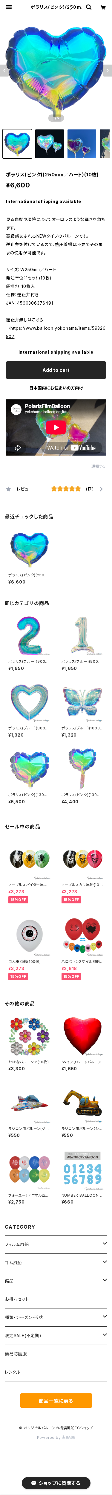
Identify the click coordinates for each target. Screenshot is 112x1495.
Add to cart (56, 370)
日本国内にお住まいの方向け (56, 387)
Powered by (49, 1437)
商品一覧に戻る (56, 1401)
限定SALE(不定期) (23, 1335)
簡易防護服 (16, 1353)
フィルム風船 (17, 1244)
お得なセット (17, 1299)
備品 (9, 1280)
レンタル (12, 1372)
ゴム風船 (13, 1262)
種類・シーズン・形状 (24, 1317)
